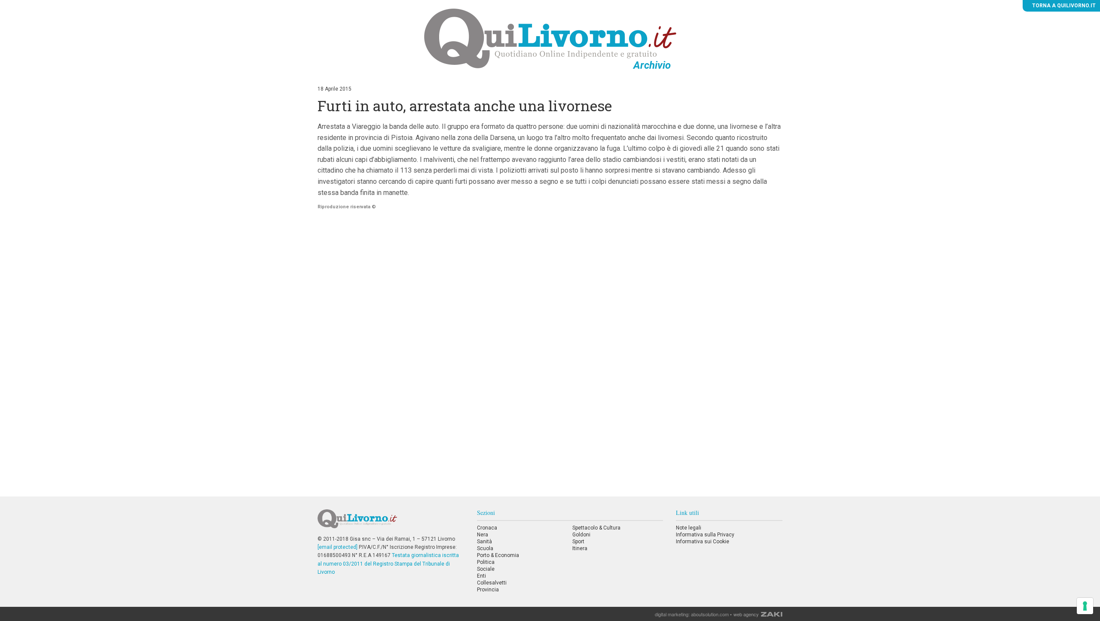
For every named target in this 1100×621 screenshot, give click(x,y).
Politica (486, 562)
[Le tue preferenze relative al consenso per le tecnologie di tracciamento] (1085, 606)
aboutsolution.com (710, 614)
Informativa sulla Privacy (705, 535)
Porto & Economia (498, 555)
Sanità (484, 542)
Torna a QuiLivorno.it (1063, 6)
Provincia (488, 590)
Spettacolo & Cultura (596, 528)
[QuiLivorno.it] (391, 522)
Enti (481, 576)
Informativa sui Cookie (702, 542)
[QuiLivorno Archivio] (550, 38)
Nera (482, 535)
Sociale (486, 569)
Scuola (485, 548)
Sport (578, 542)
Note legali (688, 528)
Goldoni (581, 535)
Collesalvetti (492, 583)
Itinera (579, 548)
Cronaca (487, 528)
